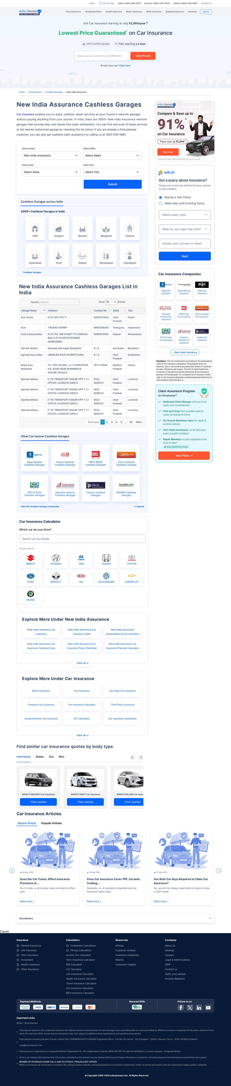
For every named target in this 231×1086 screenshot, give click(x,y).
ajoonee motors (29, 379)
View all (81, 662)
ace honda (27, 317)
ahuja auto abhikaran (27, 367)
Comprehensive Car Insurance (41, 718)
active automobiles (31, 334)
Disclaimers (26, 918)
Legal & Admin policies (177, 959)
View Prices (142, 55)
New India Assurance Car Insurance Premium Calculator (122, 645)
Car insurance (25, 114)
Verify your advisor (175, 973)
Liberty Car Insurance (202, 338)
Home (22, 92)
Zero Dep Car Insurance (122, 690)
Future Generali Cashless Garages (65, 463)
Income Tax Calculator (78, 955)
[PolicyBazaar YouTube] (208, 1007)
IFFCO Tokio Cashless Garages (34, 494)
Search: (35, 302)
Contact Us (206, 3)
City (130, 310)
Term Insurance (29, 955)
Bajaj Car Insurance (166, 292)
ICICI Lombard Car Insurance (202, 315)
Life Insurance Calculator (80, 973)
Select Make (89, 148)
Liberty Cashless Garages (95, 494)
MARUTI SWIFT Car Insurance (85, 794)
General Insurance (31, 945)
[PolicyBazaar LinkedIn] (199, 1007)
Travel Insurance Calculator (81, 983)
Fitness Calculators (81, 950)
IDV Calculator (82, 718)
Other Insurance (30, 969)
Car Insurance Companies (122, 718)
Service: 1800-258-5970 (157, 3)
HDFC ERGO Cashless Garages (96, 463)
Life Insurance (29, 950)
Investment (27, 959)
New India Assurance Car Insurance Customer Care (41, 645)
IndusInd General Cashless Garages (65, 494)
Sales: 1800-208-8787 (129, 3)
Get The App (108, 3)
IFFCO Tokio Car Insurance (166, 338)
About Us (170, 945)
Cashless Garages (54, 92)
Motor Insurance (41, 690)
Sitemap (169, 950)
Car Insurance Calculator (81, 704)
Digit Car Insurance (202, 292)
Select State (28, 165)
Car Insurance (35, 92)
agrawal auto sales (31, 354)
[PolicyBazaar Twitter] (190, 1007)
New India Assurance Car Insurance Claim (82, 631)
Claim (92, 3)
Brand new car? (115, 65)
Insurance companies (127, 955)
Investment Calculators (83, 945)
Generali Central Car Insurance (166, 317)
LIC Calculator (74, 969)
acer (23, 327)
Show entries (112, 301)
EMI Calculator (74, 964)
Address (53, 310)
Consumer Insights (126, 964)
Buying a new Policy (178, 197)
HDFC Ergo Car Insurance (184, 315)
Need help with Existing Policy (185, 203)
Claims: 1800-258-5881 (185, 3)
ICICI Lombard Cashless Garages (126, 463)
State (116, 310)
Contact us (171, 969)
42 (131, 422)
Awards (120, 959)
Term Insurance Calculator (80, 959)
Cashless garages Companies (44, 506)
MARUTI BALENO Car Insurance (132, 794)
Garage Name (29, 310)
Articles (120, 945)
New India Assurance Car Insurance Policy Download (82, 645)
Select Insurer (28, 148)
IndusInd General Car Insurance (184, 340)
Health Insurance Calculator (81, 978)
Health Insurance (30, 964)
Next (139, 422)
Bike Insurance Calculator (80, 992)
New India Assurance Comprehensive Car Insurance (122, 631)
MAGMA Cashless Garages (126, 494)
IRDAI (19, 1023)
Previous (93, 422)
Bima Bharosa (31, 1023)
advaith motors (29, 348)
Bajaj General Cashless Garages (34, 463)
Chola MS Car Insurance (184, 292)
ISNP (168, 964)
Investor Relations (175, 978)
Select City (88, 165)
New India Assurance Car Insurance (41, 631)
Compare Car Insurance (41, 704)
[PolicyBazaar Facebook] (181, 1007)
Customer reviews (125, 950)
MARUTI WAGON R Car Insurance (38, 794)
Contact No (100, 310)
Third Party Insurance (122, 704)
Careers (169, 955)
